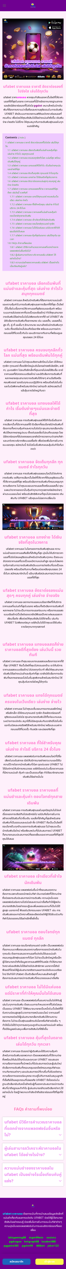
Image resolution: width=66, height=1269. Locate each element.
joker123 (53, 1246)
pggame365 (11, 1246)
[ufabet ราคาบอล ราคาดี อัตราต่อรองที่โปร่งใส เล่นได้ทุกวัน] (33, 5)
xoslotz (51, 1238)
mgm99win (36, 1238)
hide (22, 137)
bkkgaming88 (17, 1238)
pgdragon (15, 1242)
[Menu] (4, 5)
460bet (40, 1246)
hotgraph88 (31, 1242)
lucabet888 (48, 1242)
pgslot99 (27, 1246)
